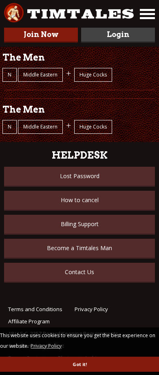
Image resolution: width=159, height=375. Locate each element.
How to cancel (80, 200)
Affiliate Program (29, 321)
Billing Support (80, 224)
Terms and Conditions (35, 309)
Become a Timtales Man (79, 248)
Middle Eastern (40, 74)
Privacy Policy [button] (46, 345)
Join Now (41, 34)
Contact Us (79, 272)
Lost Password (79, 176)
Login (118, 34)
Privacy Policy (91, 309)
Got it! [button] (80, 364)
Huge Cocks (93, 74)
